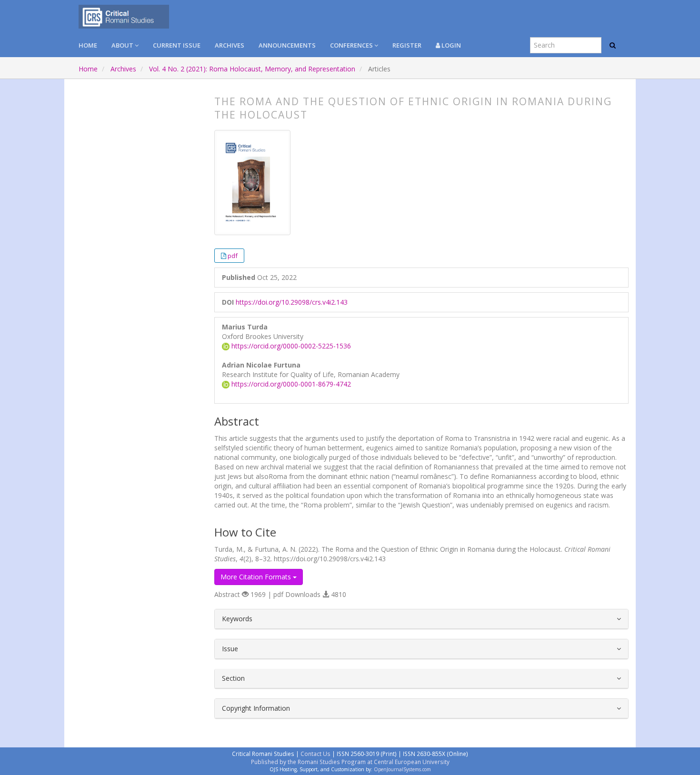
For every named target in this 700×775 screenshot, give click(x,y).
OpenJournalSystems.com (402, 769)
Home (88, 45)
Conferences (352, 45)
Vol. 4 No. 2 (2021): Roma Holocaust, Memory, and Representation (252, 68)
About (123, 45)
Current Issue (176, 45)
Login (450, 45)
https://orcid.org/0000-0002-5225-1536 (290, 345)
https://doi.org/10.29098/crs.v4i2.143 (292, 302)
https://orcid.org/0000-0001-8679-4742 (290, 383)
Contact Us (315, 753)
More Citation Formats (256, 576)
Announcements (287, 45)
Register (406, 45)
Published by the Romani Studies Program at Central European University (350, 761)
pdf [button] (233, 255)
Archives (229, 45)
